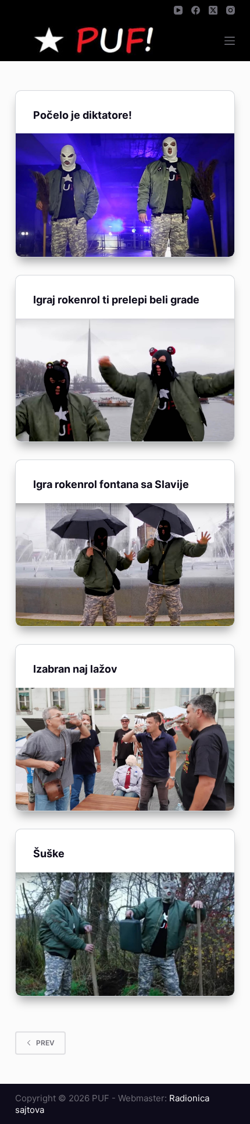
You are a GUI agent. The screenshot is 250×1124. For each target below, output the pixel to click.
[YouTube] (178, 10)
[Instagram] (230, 10)
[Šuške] (125, 934)
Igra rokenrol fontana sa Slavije (111, 484)
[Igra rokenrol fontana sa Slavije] (125, 565)
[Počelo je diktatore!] (125, 195)
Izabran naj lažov (75, 669)
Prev (45, 1042)
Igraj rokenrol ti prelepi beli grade (116, 300)
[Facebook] (195, 10)
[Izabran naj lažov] (125, 749)
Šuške (49, 853)
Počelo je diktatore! (82, 115)
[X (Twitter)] (213, 10)
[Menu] (229, 41)
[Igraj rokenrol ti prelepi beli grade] (125, 380)
